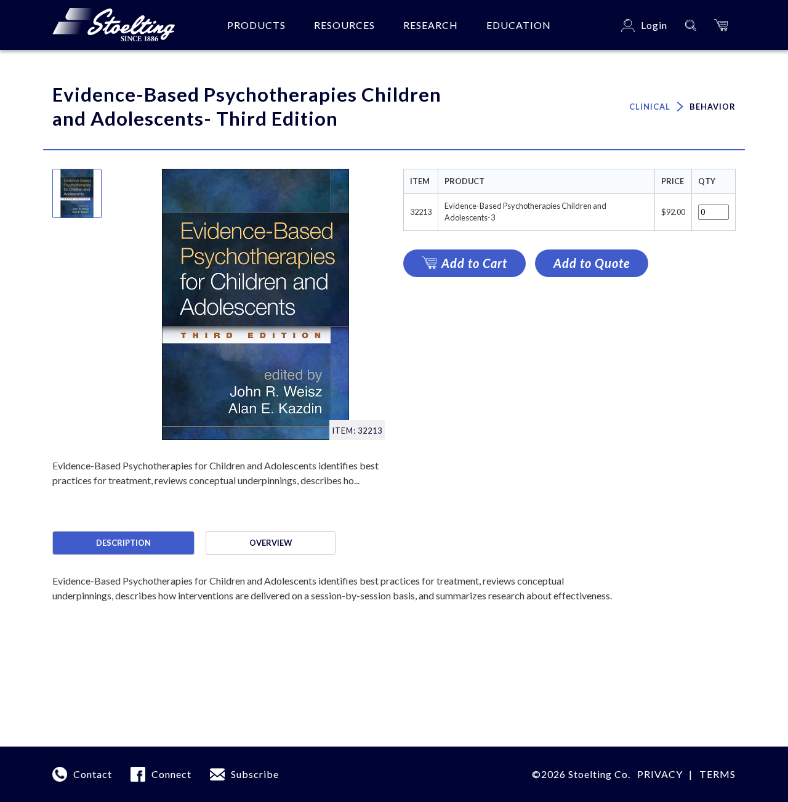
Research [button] (430, 25)
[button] (721, 25)
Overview (270, 543)
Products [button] (256, 25)
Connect (171, 774)
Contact (92, 774)
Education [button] (518, 25)
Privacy (660, 774)
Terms (717, 774)
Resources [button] (344, 25)
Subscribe (255, 774)
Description (123, 543)
